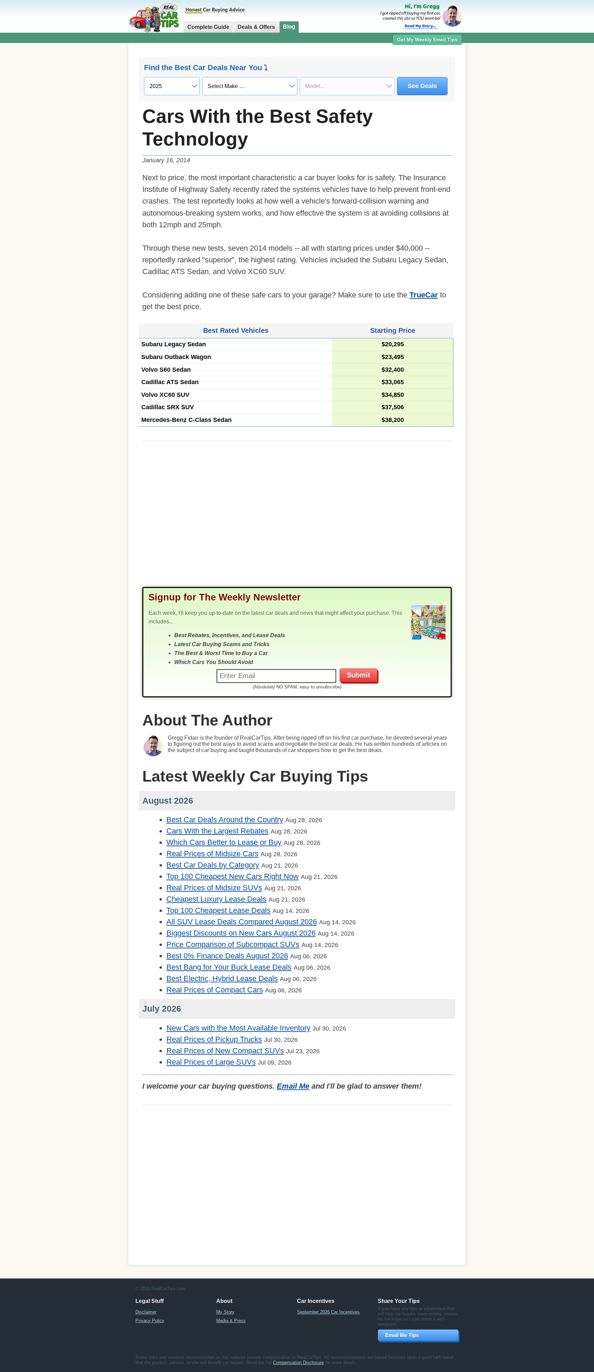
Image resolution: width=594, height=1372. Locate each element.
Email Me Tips (402, 1335)
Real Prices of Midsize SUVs (214, 887)
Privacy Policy (149, 1320)
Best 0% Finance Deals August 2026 (227, 955)
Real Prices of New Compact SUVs (225, 1050)
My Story (225, 1312)
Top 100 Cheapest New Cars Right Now (232, 876)
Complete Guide (208, 27)
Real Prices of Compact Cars (214, 990)
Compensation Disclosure (298, 1362)
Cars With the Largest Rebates (217, 831)
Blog (289, 27)
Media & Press (231, 1320)
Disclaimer (145, 1312)
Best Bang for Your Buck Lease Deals (229, 967)
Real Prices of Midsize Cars (212, 853)
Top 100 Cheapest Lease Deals (218, 910)
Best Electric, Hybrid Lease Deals (222, 978)
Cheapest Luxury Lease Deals (216, 899)
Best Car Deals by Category (212, 865)
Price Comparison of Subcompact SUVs (232, 944)
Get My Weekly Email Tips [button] (427, 39)
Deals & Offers (256, 27)
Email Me (293, 1086)
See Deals (422, 86)
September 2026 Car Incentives (328, 1312)
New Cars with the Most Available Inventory (238, 1028)
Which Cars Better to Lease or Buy (224, 842)
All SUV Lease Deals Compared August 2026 (241, 921)
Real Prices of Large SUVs (211, 1062)
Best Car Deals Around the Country (224, 819)
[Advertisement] (91, 153)
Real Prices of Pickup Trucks (214, 1039)
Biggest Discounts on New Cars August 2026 (241, 933)
